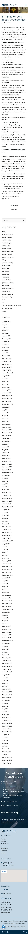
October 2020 (6, 435)
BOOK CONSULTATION (10, 805)
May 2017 (5, 552)
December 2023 (7, 364)
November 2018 (7, 501)
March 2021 (5, 421)
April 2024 (5, 353)
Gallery (3, 846)
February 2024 (6, 359)
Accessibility (5, 927)
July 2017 (5, 547)
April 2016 (5, 589)
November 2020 (7, 433)
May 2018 (5, 518)
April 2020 (5, 453)
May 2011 (5, 743)
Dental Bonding (7, 237)
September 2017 (7, 541)
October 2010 (6, 763)
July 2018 (5, 512)
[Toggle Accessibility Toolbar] (3, 927)
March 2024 (6, 356)
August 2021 (6, 407)
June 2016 (5, 584)
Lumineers (5, 271)
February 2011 (6, 752)
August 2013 (6, 675)
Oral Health (5, 277)
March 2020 (6, 455)
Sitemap (23, 927)
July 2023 (5, 379)
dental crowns (6, 248)
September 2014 (7, 641)
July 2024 (5, 344)
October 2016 (6, 572)
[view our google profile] (4, 890)
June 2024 (5, 347)
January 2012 (6, 720)
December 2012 (7, 692)
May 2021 (5, 416)
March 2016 (5, 592)
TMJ (3, 303)
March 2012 (5, 715)
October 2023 (6, 370)
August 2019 (6, 475)
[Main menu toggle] (26, 5)
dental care (6, 246)
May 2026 (5, 330)
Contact (3, 853)
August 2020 (6, 441)
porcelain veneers (8, 283)
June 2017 (5, 549)
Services (3, 841)
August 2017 (6, 544)
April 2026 (5, 333)
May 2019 (5, 484)
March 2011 (5, 749)
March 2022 (6, 387)
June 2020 (5, 447)
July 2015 (5, 615)
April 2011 (5, 746)
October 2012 (6, 698)
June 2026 (5, 327)
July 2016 (5, 581)
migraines (5, 274)
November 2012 (7, 695)
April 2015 (5, 623)
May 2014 (5, 652)
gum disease (6, 266)
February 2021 (6, 424)
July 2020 (5, 444)
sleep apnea (6, 291)
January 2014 (6, 661)
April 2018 (5, 521)
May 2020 (5, 450)
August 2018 (6, 510)
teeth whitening (7, 297)
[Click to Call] (26, 932)
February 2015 (6, 626)
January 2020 (6, 461)
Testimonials (4, 843)
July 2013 (5, 678)
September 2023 (7, 373)
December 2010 (7, 757)
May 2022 (5, 381)
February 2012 (6, 717)
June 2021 (5, 413)
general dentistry (7, 263)
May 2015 (5, 621)
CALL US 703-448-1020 (10, 801)
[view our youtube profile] (7, 890)
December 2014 (7, 632)
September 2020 (7, 438)
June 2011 (5, 740)
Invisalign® (5, 268)
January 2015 (6, 629)
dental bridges (7, 243)
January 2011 (6, 754)
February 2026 (6, 339)
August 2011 (5, 735)
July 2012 (5, 703)
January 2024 (6, 361)
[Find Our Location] (24, 932)
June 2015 (5, 618)
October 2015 (6, 606)
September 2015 (7, 609)
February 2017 (6, 561)
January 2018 (6, 529)
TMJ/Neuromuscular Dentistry (11, 305)
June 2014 (5, 649)
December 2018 (7, 498)
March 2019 (5, 490)
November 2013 (7, 666)
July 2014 (5, 646)
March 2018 (5, 524)
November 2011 (7, 726)
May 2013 (5, 683)
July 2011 (5, 737)
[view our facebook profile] (2, 890)
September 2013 (7, 672)
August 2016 (6, 578)
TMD (3, 300)
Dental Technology (8, 257)
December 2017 (7, 532)
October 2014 (6, 638)
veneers (4, 311)
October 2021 (6, 401)
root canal (5, 286)
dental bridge (6, 240)
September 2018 (7, 507)
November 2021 (7, 398)
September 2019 (7, 473)
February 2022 (6, 390)
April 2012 (5, 712)
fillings (4, 260)
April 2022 (5, 384)
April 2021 (5, 418)
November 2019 (7, 467)
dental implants (7, 254)
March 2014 (5, 655)
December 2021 (7, 396)
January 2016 (6, 598)
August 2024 (6, 342)
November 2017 (7, 535)
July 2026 (5, 324)
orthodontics (6, 23)
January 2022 (6, 393)
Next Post (14, 210)
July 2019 (5, 478)
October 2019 (6, 470)
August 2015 (6, 612)
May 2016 (5, 586)
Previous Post (14, 205)
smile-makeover (7, 294)
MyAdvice (22, 923)
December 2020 (7, 430)
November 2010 (7, 760)
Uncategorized (7, 308)
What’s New (4, 848)
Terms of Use (15, 927)
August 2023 (6, 376)
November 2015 (7, 604)
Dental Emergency (8, 251)
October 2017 (6, 538)
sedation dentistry (8, 288)
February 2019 (6, 492)
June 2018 (5, 515)
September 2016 (7, 575)
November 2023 (7, 367)
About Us (3, 839)
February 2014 (6, 658)
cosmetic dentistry (8, 234)
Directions (4, 850)
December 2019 (7, 464)
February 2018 (6, 527)
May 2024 (5, 350)
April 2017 (5, 555)
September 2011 (7, 732)
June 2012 (5, 706)
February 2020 (6, 458)
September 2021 (7, 404)
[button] (9, 801)
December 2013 (7, 663)
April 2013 (5, 686)
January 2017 (6, 564)
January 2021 (6, 427)
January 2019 (6, 495)
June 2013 (5, 680)
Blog (3, 231)
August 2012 (6, 700)
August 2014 (6, 643)
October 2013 (6, 669)
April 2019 (5, 487)
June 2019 (5, 481)
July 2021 (5, 410)
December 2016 (7, 567)
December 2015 (7, 601)
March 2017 (5, 558)
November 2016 (7, 569)
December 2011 (7, 723)
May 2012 (5, 709)
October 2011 (6, 729)
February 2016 (6, 595)
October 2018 (6, 504)
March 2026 (6, 336)
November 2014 (7, 635)
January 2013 (6, 689)
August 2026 (6, 322)
